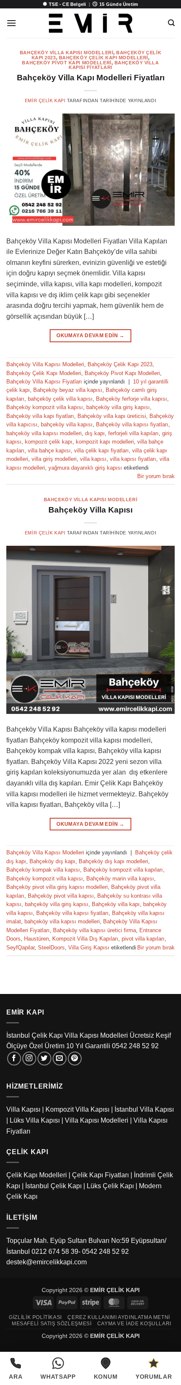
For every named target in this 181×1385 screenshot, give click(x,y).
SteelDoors (51, 947)
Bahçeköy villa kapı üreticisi (111, 416)
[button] (11, 23)
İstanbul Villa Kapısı (144, 1109)
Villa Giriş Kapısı (88, 947)
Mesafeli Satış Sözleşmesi (51, 1324)
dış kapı (95, 433)
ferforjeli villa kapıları (133, 433)
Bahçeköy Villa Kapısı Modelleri (66, 52)
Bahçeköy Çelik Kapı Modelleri (103, 57)
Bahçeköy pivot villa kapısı (61, 896)
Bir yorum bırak (156, 476)
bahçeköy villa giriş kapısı (118, 407)
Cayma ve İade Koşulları (134, 1324)
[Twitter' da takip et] (44, 1058)
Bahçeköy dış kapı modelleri (113, 861)
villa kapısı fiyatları (133, 459)
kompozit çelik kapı (48, 442)
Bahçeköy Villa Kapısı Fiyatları (44, 381)
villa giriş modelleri (54, 459)
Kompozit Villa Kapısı (77, 1109)
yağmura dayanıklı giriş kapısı (85, 468)
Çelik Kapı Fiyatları (100, 1175)
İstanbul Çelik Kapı (53, 1185)
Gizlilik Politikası (35, 1317)
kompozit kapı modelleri (105, 442)
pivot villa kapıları (143, 939)
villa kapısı (93, 459)
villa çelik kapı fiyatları (101, 450)
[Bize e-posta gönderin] (60, 1058)
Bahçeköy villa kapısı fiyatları (132, 424)
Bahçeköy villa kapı (116, 904)
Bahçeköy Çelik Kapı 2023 (120, 364)
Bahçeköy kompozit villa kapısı (44, 407)
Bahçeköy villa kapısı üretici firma (94, 930)
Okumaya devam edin (90, 335)
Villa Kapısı (23, 1109)
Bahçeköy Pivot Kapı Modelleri (66, 62)
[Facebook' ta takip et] (14, 1058)
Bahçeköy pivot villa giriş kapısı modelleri (57, 887)
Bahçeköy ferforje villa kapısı (131, 399)
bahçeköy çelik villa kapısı (60, 399)
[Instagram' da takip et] (29, 1058)
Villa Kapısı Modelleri (96, 1120)
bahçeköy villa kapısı (67, 424)
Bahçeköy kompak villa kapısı (43, 870)
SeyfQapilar (20, 947)
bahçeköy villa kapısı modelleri (44, 433)
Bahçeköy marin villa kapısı (120, 878)
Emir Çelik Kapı (45, 100)
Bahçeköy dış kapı (52, 861)
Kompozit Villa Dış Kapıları (85, 939)
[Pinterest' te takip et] (75, 1058)
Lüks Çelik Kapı (110, 1185)
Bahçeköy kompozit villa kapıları (123, 870)
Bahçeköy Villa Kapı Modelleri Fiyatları (91, 77)
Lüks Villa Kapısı (35, 1120)
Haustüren (36, 939)
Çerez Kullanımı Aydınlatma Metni (118, 1317)
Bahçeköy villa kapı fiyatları (40, 416)
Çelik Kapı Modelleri (36, 1175)
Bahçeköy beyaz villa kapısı (67, 390)
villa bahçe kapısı (49, 450)
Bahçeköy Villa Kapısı (90, 509)
